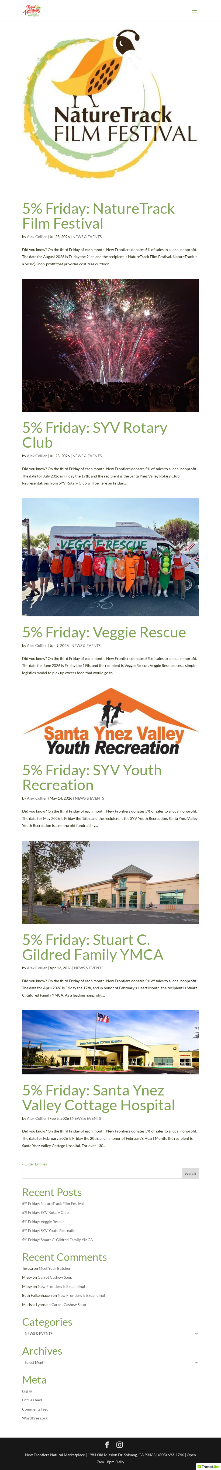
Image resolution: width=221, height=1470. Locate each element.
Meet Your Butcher (55, 1268)
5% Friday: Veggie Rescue (104, 632)
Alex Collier (37, 236)
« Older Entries (34, 1164)
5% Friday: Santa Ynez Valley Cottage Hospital (98, 1097)
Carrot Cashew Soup (55, 1277)
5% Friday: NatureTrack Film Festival (98, 215)
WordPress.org (34, 1418)
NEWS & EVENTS (87, 236)
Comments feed (35, 1409)
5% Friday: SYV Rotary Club (94, 434)
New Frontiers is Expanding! (61, 1286)
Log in (27, 1391)
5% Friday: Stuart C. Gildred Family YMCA (92, 946)
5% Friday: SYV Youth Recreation (92, 777)
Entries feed (32, 1400)
